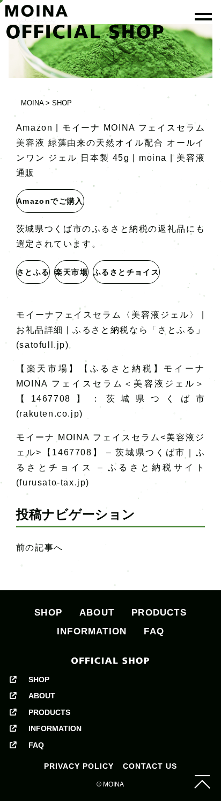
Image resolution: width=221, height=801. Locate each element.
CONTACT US (150, 766)
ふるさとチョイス (126, 272)
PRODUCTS (159, 612)
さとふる (33, 272)
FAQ (154, 631)
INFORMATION (92, 631)
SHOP (48, 612)
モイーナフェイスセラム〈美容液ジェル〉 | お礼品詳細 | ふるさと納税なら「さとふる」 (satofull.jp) (110, 329)
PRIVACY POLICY (79, 766)
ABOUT (96, 612)
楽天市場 (71, 272)
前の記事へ (39, 547)
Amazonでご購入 (50, 201)
